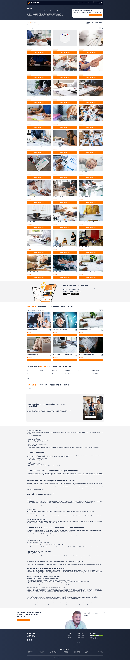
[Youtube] (29, 640)
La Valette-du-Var (42, 388)
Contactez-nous (80, 640)
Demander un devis (80, 639)
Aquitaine (41, 370)
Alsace (28, 370)
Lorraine (79, 373)
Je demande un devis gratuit (95, 14)
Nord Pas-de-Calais (95, 373)
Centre (79, 370)
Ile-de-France (55, 373)
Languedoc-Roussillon (69, 373)
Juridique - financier (34, 5)
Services (69, 637)
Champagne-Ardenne (95, 370)
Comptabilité (40, 5)
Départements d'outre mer (32, 373)
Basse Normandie (55, 370)
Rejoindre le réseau (80, 637)
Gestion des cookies (76, 657)
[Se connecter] (101, 2)
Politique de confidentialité (66, 657)
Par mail (91, 640)
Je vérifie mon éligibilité (23, 619)
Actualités (69, 639)
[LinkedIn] (31, 640)
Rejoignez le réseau (90, 417)
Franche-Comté (42, 373)
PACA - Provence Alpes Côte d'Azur (32, 378)
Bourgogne (67, 370)
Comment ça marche (80, 635)
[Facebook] (27, 640)
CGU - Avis (59, 657)
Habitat (69, 635)
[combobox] (32, 25)
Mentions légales (53, 657)
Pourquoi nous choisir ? (85, 2)
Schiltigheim (29, 388)
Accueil (29, 5)
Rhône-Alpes (41, 377)
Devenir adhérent (80, 642)
